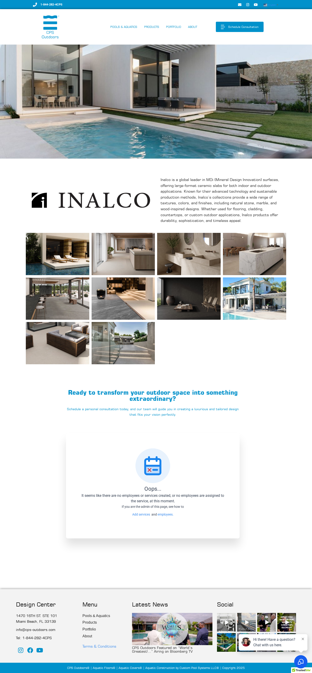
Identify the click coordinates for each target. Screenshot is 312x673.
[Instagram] (247, 4)
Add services (141, 514)
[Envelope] (239, 4)
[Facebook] (30, 650)
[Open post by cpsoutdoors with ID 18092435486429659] (266, 622)
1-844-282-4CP (35, 638)
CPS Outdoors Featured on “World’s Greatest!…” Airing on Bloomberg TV (162, 650)
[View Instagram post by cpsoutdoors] (233, 629)
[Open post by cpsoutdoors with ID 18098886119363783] (286, 622)
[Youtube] (255, 4)
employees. (166, 514)
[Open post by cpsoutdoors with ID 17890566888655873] (246, 622)
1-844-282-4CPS (51, 4)
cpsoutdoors (226, 616)
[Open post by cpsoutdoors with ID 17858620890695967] (226, 622)
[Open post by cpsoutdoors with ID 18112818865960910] (226, 642)
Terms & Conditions (99, 646)
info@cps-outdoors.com (35, 630)
